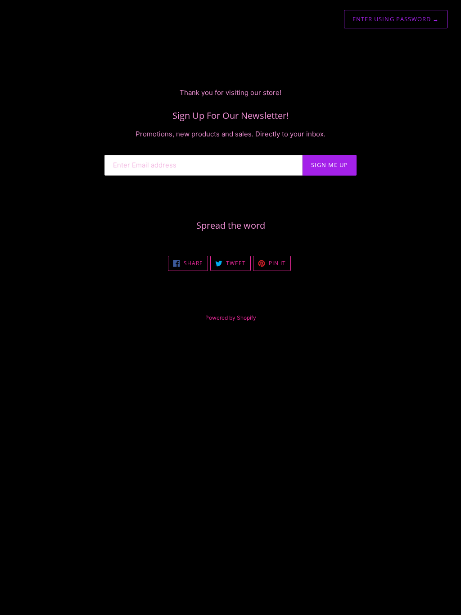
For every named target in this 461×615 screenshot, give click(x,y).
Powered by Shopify (230, 317)
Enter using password (396, 19)
